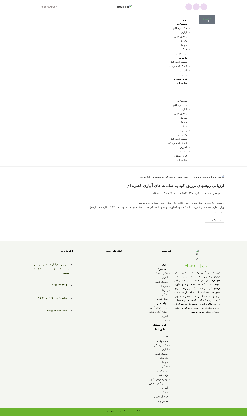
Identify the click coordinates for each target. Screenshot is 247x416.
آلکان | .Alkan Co (197, 266)
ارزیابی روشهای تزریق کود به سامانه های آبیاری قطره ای (175, 185)
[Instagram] (196, 6)
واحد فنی (182, 57)
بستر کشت (181, 53)
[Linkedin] (203, 6)
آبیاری (184, 32)
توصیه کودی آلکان (178, 62)
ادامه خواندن (213, 219)
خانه (185, 19)
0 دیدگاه (159, 193)
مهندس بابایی (213, 193)
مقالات (183, 74)
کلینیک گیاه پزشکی (177, 66)
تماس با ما (182, 83)
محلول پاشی (180, 36)
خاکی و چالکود (180, 28)
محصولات (182, 24)
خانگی (184, 49)
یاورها (184, 45)
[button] (119, 90)
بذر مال (183, 41)
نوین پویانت (119, 411)
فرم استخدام (180, 78)
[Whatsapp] (188, 6)
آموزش (183, 70)
